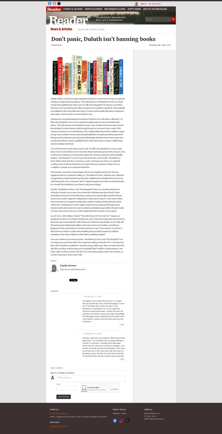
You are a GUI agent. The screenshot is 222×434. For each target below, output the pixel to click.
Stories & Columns (73, 9)
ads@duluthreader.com (59, 426)
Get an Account (154, 4)
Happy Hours (134, 9)
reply (122, 324)
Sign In (143, 4)
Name (58, 384)
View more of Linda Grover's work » (73, 269)
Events (93, 9)
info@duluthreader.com (59, 413)
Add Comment (63, 397)
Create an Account (66, 372)
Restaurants (114, 9)
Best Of (155, 9)
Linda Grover (56, 45)
